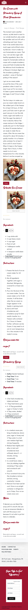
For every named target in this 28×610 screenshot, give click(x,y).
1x (6, 230)
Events (16, 549)
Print (6, 183)
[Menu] (25, 2)
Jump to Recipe (9, 28)
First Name (10, 588)
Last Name (9, 593)
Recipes (5, 23)
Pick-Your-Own (7, 549)
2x (9, 230)
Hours (4, 547)
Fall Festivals (6, 552)
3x (12, 230)
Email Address (11, 583)
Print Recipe (20, 28)
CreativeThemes (6, 608)
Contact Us (12, 547)
